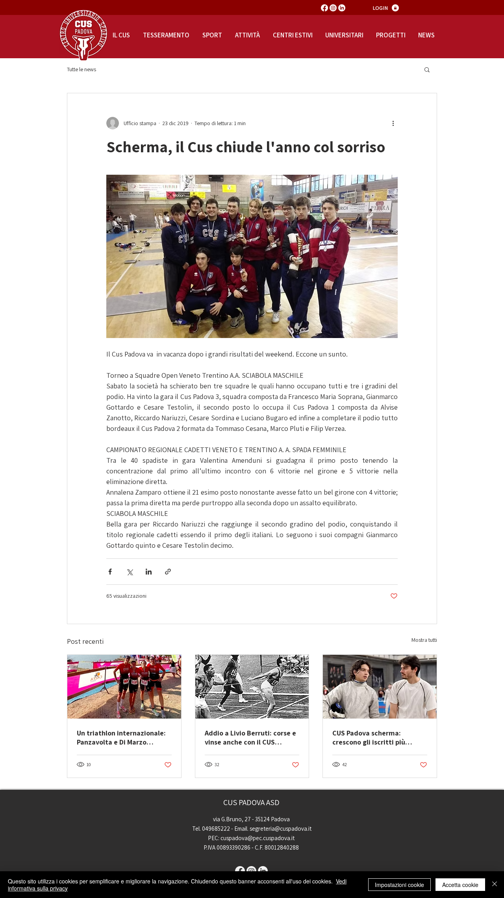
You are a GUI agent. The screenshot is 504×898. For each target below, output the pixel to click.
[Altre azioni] (393, 123)
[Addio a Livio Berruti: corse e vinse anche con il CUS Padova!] (252, 687)
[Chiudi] (494, 885)
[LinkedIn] (341, 7)
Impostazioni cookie (399, 885)
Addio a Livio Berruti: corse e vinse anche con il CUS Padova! (250, 737)
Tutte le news (81, 69)
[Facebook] (324, 7)
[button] (427, 69)
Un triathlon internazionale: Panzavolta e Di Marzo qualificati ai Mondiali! (121, 737)
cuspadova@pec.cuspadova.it (257, 838)
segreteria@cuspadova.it (280, 828)
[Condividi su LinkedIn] (148, 571)
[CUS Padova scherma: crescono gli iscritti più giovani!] (380, 687)
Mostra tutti (424, 639)
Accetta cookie (460, 885)
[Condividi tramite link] (168, 571)
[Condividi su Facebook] (110, 571)
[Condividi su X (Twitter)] (129, 571)
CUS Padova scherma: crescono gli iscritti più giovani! (368, 737)
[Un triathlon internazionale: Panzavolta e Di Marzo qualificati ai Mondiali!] (124, 687)
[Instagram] (333, 7)
